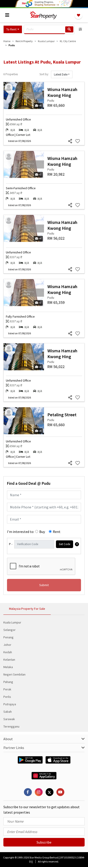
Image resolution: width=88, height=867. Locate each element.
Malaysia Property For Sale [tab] (27, 609)
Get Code (64, 544)
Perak (7, 689)
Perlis (7, 697)
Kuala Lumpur (12, 622)
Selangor (9, 630)
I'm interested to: (20, 531)
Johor (7, 645)
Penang (8, 637)
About (8, 739)
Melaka (8, 667)
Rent (56, 531)
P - (10, 544)
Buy (42, 531)
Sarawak (9, 719)
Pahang (8, 682)
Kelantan (9, 660)
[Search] (69, 29)
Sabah (7, 712)
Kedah (7, 652)
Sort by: (44, 74)
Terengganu (11, 726)
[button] (12, 29)
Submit (44, 585)
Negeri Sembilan (14, 674)
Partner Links (13, 747)
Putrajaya (9, 704)
